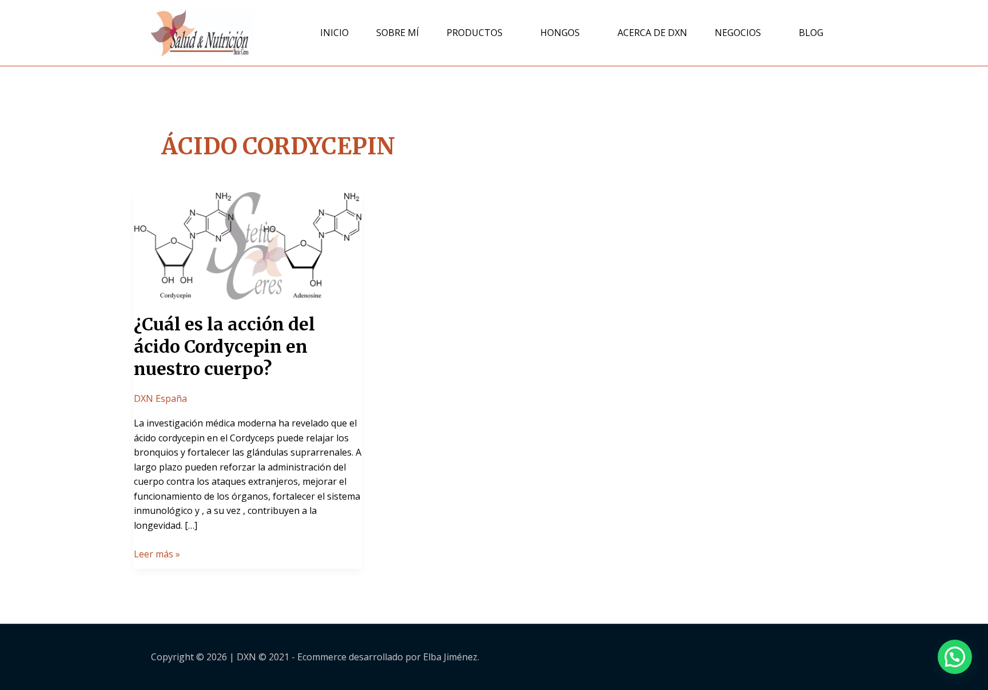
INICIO (334, 32)
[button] (955, 657)
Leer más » (157, 553)
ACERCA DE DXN (652, 32)
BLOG (811, 32)
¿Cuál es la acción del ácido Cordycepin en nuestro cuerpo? (224, 346)
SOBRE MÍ (397, 32)
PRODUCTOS (475, 32)
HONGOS (560, 32)
